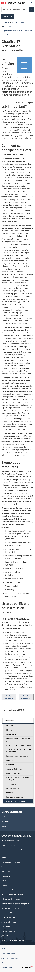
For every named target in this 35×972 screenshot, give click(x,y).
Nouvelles (5, 821)
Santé (3, 881)
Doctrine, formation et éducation (18, 745)
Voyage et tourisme (8, 867)
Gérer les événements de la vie (12, 940)
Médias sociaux (7, 949)
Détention (10, 765)
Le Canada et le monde (9, 913)
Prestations (5, 876)
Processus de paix (13, 788)
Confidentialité (6, 967)
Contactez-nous (7, 817)
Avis (2, 963)
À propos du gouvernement (11, 850)
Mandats (9, 726)
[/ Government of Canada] (13, 3)
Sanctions (10, 793)
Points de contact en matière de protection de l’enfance (18, 740)
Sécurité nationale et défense (12, 894)
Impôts (4, 885)
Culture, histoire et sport (10, 899)
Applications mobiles (9, 953)
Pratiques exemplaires (14, 797)
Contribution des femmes (15, 773)
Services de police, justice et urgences (15, 904)
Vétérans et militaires (9, 931)
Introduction (7, 35)
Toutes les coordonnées (10, 841)
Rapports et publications (12, 26)
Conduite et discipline (14, 769)
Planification (10, 730)
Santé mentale (11, 784)
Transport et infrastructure (11, 908)
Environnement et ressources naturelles (16, 890)
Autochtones (6, 927)
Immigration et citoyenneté (11, 862)
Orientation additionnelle (15, 801)
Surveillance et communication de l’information (18, 750)
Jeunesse (4, 936)
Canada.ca (5, 22)
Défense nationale (18, 22)
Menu (9, 16)
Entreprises (5, 871)
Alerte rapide (11, 734)
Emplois (4, 826)
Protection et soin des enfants (17, 756)
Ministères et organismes (10, 845)
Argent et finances (8, 917)
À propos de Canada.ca (9, 958)
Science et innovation (9, 922)
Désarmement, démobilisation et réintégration (18, 778)
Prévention (10, 760)
